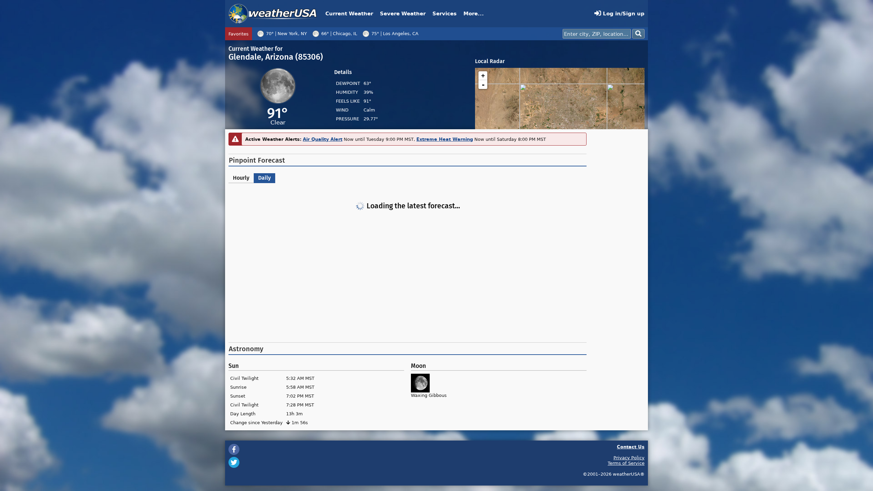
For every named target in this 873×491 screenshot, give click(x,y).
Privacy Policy (629, 457)
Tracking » (494, 34)
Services (444, 13)
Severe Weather (403, 13)
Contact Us (631, 446)
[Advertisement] (407, 284)
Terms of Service (626, 463)
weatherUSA (272, 13)
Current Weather (349, 13)
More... (473, 13)
